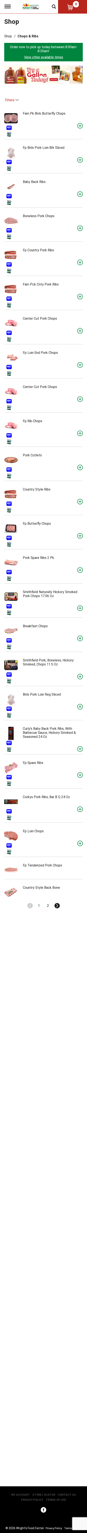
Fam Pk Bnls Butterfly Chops (44, 113)
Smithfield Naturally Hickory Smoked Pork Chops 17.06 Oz (50, 594)
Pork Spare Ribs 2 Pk (38, 558)
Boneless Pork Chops (38, 216)
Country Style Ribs (36, 489)
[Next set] (56, 905)
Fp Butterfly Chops (37, 524)
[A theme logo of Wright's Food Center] (30, 6)
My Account (20, 1494)
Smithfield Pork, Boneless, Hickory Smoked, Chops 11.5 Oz (48, 662)
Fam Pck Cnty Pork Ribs (41, 284)
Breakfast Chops (35, 626)
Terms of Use (56, 1499)
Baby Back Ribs (34, 182)
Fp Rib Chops (32, 421)
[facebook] (43, 1511)
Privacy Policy (32, 1499)
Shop (8, 36)
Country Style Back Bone (41, 888)
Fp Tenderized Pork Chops (42, 865)
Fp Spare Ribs (33, 763)
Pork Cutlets (32, 455)
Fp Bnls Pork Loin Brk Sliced (43, 148)
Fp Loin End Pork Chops (40, 353)
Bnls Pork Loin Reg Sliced (42, 694)
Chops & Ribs (28, 36)
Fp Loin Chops (33, 831)
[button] (43, 74)
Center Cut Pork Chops (40, 318)
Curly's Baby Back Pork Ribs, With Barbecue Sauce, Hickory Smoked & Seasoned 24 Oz (49, 733)
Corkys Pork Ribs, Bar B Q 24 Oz (46, 797)
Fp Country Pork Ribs (38, 250)
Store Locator (43, 1494)
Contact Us (67, 1494)
